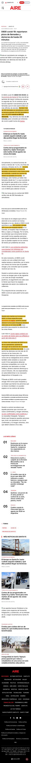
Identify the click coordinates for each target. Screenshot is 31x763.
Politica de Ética (23, 722)
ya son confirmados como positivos (14, 414)
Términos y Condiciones (22, 738)
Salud (24, 679)
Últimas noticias (16, 676)
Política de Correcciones (10, 722)
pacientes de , (8, 320)
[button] (5, 7)
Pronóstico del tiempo (12, 706)
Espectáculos (23, 686)
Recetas (14, 689)
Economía (5, 683)
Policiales (8, 679)
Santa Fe (11, 26)
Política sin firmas (21, 729)
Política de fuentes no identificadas (15, 725)
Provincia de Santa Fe (9, 531)
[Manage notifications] (27, 759)
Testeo (4, 528)
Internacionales (23, 683)
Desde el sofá (23, 689)
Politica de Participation (8, 738)
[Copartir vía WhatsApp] (23, 86)
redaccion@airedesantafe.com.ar (17, 754)
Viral (7, 696)
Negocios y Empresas (9, 699)
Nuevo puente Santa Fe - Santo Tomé (15, 712)
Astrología (15, 696)
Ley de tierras (15, 709)
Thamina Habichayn (12, 81)
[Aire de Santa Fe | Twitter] (14, 718)
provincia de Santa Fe (10, 97)
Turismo (26, 692)
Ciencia (5, 686)
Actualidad (17, 679)
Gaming (22, 696)
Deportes (6, 689)
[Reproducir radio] (2, 2)
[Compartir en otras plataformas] (27, 86)
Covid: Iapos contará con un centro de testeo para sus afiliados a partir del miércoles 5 (15, 336)
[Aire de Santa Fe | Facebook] (10, 718)
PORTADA (3, 26)
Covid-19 (13, 528)
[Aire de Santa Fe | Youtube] (20, 718)
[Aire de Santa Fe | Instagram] (17, 718)
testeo (22, 121)
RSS (15, 742)
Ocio (19, 699)
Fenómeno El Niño (21, 702)
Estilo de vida (7, 692)
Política (13, 683)
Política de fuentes (10, 729)
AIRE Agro (13, 686)
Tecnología (17, 692)
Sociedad (26, 699)
